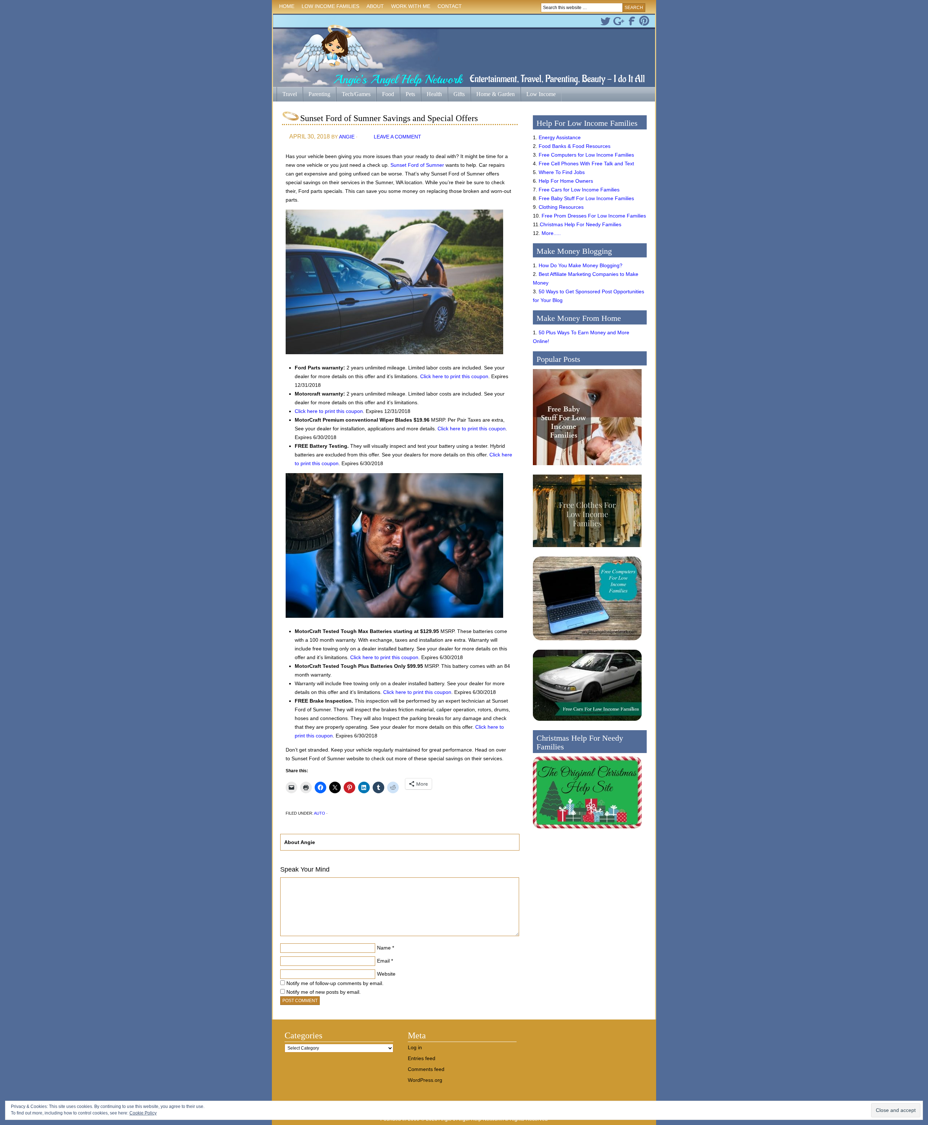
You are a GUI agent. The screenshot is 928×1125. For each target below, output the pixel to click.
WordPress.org (425, 1080)
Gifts (456, 95)
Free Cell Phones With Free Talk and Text (586, 163)
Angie (347, 137)
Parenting (319, 94)
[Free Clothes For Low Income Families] (587, 549)
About (373, 7)
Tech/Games (353, 95)
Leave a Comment (397, 137)
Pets (410, 94)
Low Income (538, 95)
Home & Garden (493, 95)
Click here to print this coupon (454, 376)
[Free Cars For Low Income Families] (587, 722)
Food (388, 94)
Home (286, 6)
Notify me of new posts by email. (323, 992)
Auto (319, 813)
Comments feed (426, 1069)
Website (386, 974)
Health (431, 95)
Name (384, 948)
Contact (450, 6)
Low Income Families (328, 7)
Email (383, 961)
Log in (415, 1047)
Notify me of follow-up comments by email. (335, 983)
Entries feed (421, 1058)
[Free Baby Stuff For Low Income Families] (587, 467)
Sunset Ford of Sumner (417, 165)
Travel (287, 95)
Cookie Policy (143, 1113)
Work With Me (410, 6)
